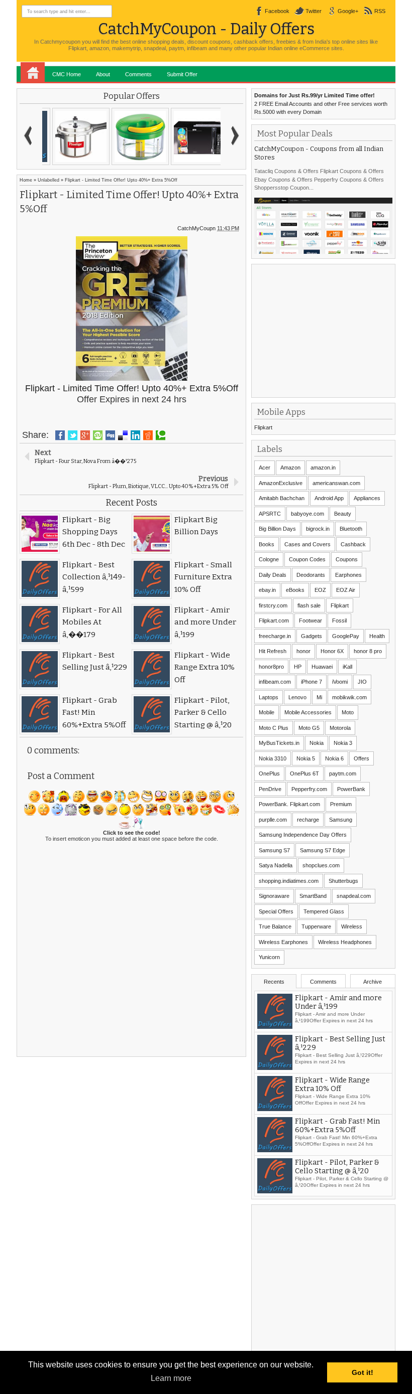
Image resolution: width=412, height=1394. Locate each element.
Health (377, 636)
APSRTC (270, 514)
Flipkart (263, 427)
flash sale (309, 605)
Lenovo (297, 697)
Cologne (269, 559)
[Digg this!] (110, 435)
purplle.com (273, 820)
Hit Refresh (272, 651)
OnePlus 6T (304, 773)
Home (33, 72)
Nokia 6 (334, 758)
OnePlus (269, 773)
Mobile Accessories (308, 712)
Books (266, 544)
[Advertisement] (329, 329)
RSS (379, 11)
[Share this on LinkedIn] (135, 435)
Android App (329, 498)
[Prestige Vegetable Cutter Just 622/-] (131, 136)
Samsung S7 (274, 850)
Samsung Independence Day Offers (303, 835)
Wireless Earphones (283, 942)
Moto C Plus (273, 728)
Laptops (268, 697)
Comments (138, 74)
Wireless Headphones (345, 942)
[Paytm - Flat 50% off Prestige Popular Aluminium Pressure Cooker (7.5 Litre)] (71, 136)
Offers (361, 758)
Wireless (351, 926)
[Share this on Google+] (85, 435)
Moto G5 (309, 728)
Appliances (367, 498)
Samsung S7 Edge (322, 850)
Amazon (290, 467)
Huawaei (322, 667)
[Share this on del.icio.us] (123, 435)
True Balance (275, 926)
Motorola (340, 728)
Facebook (277, 11)
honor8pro (271, 667)
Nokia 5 (305, 758)
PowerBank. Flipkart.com (289, 804)
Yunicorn (269, 957)
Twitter (313, 11)
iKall (347, 667)
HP (297, 667)
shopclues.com (321, 865)
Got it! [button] (362, 1372)
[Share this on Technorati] (160, 435)
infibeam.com (275, 682)
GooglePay (345, 636)
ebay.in (267, 590)
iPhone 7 (311, 682)
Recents (274, 982)
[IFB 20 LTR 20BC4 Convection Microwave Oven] (190, 136)
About (103, 74)
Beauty (342, 514)
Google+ (348, 11)
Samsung (340, 820)
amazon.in (323, 467)
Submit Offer (182, 74)
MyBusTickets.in (279, 743)
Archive (372, 982)
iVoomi (340, 682)
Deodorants (310, 575)
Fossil (339, 620)
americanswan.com (336, 483)
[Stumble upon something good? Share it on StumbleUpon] (97, 435)
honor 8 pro (368, 651)
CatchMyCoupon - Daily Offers (206, 29)
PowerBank (351, 789)
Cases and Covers (307, 544)
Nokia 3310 (272, 758)
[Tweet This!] (72, 435)
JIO (362, 682)
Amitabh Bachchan (281, 498)
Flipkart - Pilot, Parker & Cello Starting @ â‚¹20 (337, 1166)
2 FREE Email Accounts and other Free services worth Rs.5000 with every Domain (320, 103)
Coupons (347, 559)
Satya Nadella (275, 865)
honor (303, 651)
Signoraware (274, 896)
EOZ (320, 590)
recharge (308, 820)
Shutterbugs (343, 881)
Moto (348, 712)
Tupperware (316, 926)
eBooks (295, 590)
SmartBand (313, 896)
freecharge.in (275, 636)
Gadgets (311, 636)
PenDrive (270, 789)
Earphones (348, 575)
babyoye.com (307, 514)
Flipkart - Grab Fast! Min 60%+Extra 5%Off (337, 1125)
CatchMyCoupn (196, 228)
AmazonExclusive (280, 483)
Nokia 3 (343, 743)
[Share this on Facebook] (60, 435)
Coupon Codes (307, 559)
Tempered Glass (323, 911)
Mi (319, 697)
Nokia (317, 743)
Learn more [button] (171, 1378)
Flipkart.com (274, 620)
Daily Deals (272, 575)
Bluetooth (351, 529)
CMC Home (66, 74)
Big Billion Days (277, 529)
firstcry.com (273, 605)
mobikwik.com (349, 697)
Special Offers (276, 911)
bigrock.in (318, 529)
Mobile (266, 712)
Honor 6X (332, 651)
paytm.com (342, 773)
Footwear (310, 620)
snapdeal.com (354, 896)
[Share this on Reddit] (148, 435)
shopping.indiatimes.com (289, 881)
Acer (264, 467)
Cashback (353, 544)
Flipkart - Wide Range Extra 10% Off (332, 1084)
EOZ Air (345, 590)
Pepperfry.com (309, 789)
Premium (341, 804)
